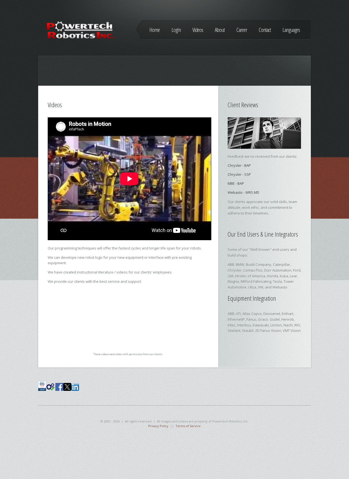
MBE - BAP (236, 183)
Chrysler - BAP (239, 165)
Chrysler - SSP (239, 174)
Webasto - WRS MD (243, 192)
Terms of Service (188, 426)
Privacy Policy (158, 426)
